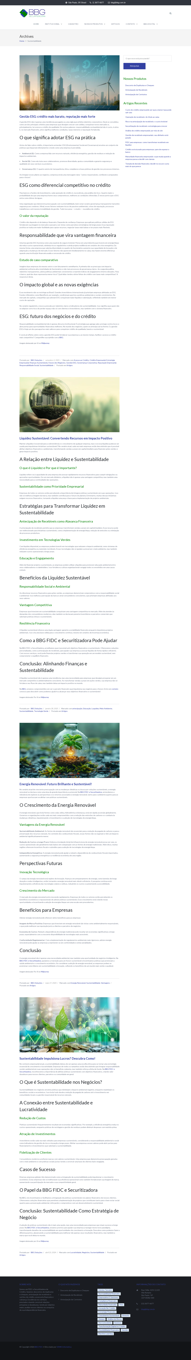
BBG (61, 337)
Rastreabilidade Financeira (109, 1294)
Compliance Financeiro (107, 1301)
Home (21, 41)
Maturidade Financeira (107, 1304)
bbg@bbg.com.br (148, 1309)
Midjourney (45, 343)
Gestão (125, 1330)
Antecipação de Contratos (136, 94)
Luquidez (95, 708)
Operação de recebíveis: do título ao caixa (142, 117)
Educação (87, 708)
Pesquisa (134, 66)
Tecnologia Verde (41, 711)
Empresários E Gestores (108, 1297)
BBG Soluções (36, 360)
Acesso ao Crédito (81, 360)
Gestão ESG (71, 363)
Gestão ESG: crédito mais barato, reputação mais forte (57, 116)
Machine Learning (105, 1333)
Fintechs (125, 1315)
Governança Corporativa (87, 363)
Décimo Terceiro (105, 1290)
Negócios (86, 1252)
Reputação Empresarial (107, 363)
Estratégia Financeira (107, 1312)
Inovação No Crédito (106, 1308)
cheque (101, 1319)
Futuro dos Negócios (57, 363)
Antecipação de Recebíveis (136, 90)
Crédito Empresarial (98, 360)
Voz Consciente (104, 1323)
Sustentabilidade (46, 365)
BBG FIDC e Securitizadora (91, 792)
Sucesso (117, 1323)
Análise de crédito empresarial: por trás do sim (144, 130)
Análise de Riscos (115, 1319)
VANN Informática (64, 1347)
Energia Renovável (78, 983)
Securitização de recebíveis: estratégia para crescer (146, 126)
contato (115, 689)
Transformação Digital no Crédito (111, 1326)
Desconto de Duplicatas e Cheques (139, 85)
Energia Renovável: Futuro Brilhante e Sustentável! (55, 784)
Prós (121, 1304)
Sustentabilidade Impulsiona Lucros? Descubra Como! (57, 1058)
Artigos (70, 365)
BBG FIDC (39, 1347)
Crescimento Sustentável (108, 1315)
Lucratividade (75, 1252)
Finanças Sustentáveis (39, 363)
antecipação (77, 708)
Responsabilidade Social (29, 365)
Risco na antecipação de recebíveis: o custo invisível (146, 121)
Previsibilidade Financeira (108, 1330)
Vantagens (105, 983)
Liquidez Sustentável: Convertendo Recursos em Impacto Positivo (65, 438)
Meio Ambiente (106, 708)
